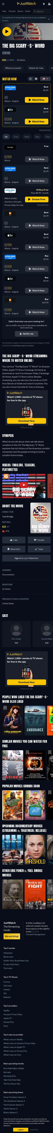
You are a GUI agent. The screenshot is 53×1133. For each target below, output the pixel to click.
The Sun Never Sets (12, 1083)
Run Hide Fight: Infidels (14, 1068)
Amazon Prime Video (13, 1014)
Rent (27, 136)
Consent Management (35, 934)
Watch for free (36, 68)
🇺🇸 (43, 78)
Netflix (6, 1010)
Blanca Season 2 (11, 1112)
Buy (38, 136)
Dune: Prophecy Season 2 (15, 1097)
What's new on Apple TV (14, 1047)
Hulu (6, 1026)
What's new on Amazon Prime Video (19, 1043)
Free (16, 136)
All (6, 136)
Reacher (7, 997)
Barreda (7, 1072)
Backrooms (8, 956)
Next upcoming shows (13, 1092)
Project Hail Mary (11, 964)
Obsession (8, 953)
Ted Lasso (8, 985)
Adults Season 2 (10, 1108)
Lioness (7, 989)
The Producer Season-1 (14, 1105)
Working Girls (10, 1076)
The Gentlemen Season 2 (14, 1101)
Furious (7, 982)
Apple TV (8, 1018)
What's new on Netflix (13, 1039)
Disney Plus (9, 1022)
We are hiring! (12, 936)
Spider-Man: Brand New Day (16, 960)
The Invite (8, 968)
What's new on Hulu (12, 1055)
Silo (5, 993)
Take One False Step (12, 1080)
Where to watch (13, 68)
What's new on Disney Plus (15, 1051)
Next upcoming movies (14, 1063)
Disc (48, 136)
